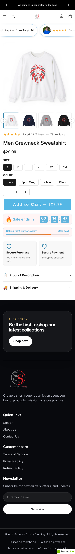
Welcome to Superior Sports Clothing (37, 5)
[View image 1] (11, 120)
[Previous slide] (6, 5)
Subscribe (37, 509)
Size (6, 160)
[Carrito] (70, 16)
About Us (9, 429)
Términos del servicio (21, 548)
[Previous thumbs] (3, 120)
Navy (10, 182)
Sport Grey (28, 182)
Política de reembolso (22, 541)
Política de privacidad (53, 541)
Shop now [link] (20, 341)
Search (8, 423)
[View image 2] (29, 120)
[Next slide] (68, 5)
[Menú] (4, 16)
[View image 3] (46, 120)
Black (62, 182)
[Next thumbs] (71, 120)
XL (39, 167)
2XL (51, 167)
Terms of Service (15, 454)
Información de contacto (53, 548)
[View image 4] (64, 120)
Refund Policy (13, 468)
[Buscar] (13, 16)
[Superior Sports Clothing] (37, 379)
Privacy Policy (13, 461)
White (47, 182)
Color (8, 175)
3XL (65, 167)
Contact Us (11, 436)
